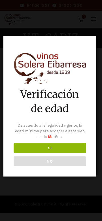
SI (50, 148)
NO (50, 161)
